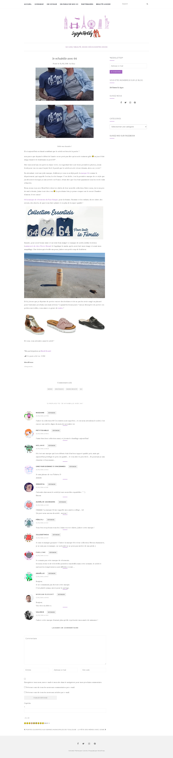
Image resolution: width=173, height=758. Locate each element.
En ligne (117, 87)
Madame (40, 413)
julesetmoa (42, 534)
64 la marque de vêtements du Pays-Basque (41, 200)
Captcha (27, 703)
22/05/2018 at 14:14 (42, 615)
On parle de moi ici (69, 4)
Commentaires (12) (64, 383)
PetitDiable (42, 430)
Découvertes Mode (98, 47)
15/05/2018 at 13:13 (42, 523)
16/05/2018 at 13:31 (42, 555)
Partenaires (87, 4)
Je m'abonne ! (116, 72)
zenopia (40, 484)
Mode (50, 389)
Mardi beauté (71, 389)
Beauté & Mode (103, 4)
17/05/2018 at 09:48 (42, 597)
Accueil (28, 4)
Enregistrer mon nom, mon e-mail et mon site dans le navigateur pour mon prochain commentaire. (63, 682)
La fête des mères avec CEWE (91, 729)
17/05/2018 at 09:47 (42, 576)
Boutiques (59, 389)
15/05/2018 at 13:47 (42, 538)
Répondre (51, 413)
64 (81, 389)
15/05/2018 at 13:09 (42, 505)
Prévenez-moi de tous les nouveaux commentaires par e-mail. (50, 687)
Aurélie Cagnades (45, 502)
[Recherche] (147, 4)
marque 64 (85, 173)
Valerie (40, 612)
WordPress (101, 751)
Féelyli (40, 519)
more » (47, 723)
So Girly (70, 47)
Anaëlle (40, 573)
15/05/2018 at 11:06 (42, 487)
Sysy (73, 64)
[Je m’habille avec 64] (64, 84)
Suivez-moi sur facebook (122, 136)
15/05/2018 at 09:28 (42, 448)
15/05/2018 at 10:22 (42, 469)
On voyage (52, 4)
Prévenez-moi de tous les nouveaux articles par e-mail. (47, 692)
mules (60, 308)
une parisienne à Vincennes (51, 466)
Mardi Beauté (46, 351)
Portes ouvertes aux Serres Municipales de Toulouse (50, 729)
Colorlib (85, 751)
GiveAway (39, 4)
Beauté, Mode (81, 47)
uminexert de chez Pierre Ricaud (38, 246)
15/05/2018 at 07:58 (42, 416)
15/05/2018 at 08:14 (42, 433)
